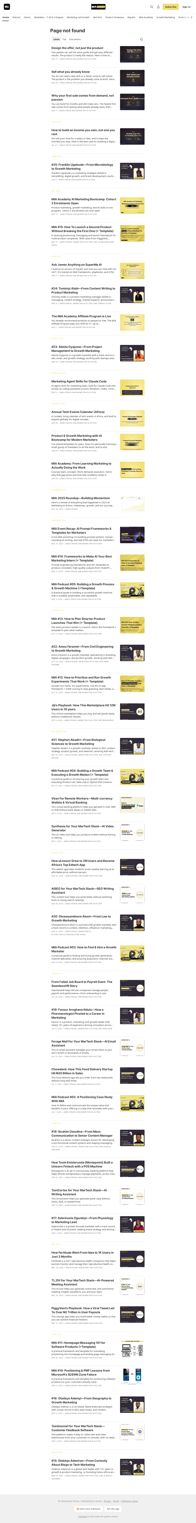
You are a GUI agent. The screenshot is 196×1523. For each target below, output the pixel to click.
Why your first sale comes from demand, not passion (82, 97)
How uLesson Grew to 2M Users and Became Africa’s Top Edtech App (82, 863)
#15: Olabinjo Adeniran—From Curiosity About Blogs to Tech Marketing (79, 1462)
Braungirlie (108, 720)
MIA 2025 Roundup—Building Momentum (80, 498)
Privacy (107, 1501)
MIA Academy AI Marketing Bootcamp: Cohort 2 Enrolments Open (83, 201)
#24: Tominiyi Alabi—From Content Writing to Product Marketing (83, 290)
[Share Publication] (158, 7)
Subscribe (170, 6)
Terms (116, 1501)
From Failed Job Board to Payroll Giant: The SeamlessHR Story (81, 984)
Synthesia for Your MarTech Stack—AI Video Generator (82, 828)
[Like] (53, 87)
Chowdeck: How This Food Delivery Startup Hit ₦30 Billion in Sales (82, 1071)
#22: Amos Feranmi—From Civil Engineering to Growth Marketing (82, 648)
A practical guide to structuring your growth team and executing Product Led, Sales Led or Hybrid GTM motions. (81, 780)
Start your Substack (89, 1508)
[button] (6, 17)
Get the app (113, 1508)
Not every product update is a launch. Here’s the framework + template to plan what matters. (83, 629)
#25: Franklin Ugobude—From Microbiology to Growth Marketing (82, 166)
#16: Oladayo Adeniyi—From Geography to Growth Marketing (81, 1400)
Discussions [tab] (75, 39)
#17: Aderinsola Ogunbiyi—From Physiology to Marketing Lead (82, 1220)
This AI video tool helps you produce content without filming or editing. (83, 836)
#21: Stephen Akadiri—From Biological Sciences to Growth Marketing (78, 742)
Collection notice (129, 1501)
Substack (82, 1516)
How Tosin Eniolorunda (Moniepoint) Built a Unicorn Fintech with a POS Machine (82, 1164)
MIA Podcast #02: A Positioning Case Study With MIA (82, 1099)
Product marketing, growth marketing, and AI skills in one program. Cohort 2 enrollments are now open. (82, 209)
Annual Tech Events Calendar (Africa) (78, 412)
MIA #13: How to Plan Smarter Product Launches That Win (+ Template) (78, 621)
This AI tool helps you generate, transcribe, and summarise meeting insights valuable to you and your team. (82, 1290)
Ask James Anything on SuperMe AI (76, 264)
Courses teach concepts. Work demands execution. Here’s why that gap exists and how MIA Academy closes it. (81, 473)
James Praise (65, 59)
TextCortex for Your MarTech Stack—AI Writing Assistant (79, 1192)
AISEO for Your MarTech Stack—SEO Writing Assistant (82, 890)
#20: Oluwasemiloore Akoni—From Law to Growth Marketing (81, 918)
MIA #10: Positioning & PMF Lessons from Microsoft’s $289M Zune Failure (80, 1372)
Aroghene (107, 1029)
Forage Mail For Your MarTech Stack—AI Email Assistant (83, 1043)
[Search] (152, 7)
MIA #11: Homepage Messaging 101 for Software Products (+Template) (78, 1345)
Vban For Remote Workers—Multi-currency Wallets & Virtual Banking (82, 800)
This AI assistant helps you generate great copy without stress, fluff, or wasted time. (80, 1200)
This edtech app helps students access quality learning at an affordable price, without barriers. (82, 871)
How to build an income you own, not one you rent (83, 132)
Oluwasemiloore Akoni (74, 934)
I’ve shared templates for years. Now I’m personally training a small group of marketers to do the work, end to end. (83, 445)
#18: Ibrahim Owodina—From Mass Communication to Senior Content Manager (82, 1133)
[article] (98, 55)
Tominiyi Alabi (104, 303)
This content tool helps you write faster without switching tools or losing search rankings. (81, 898)
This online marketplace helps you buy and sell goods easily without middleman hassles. (83, 715)
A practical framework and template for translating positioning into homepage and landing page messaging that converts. (83, 1352)
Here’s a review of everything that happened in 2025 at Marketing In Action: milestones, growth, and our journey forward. (81, 504)
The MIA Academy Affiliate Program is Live (81, 316)
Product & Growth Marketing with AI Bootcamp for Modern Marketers (76, 438)
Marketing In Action (86, 59)
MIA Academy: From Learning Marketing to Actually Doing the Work (81, 465)
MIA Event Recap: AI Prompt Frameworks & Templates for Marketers (81, 530)
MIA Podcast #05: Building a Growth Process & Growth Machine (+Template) (82, 586)
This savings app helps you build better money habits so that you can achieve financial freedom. (83, 1318)
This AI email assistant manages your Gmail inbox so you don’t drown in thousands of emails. (81, 1051)
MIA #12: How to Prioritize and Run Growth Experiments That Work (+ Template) (81, 679)
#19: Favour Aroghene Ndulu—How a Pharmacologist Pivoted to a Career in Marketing (77, 1013)
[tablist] (67, 39)
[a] (132, 590)
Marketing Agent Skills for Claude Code (79, 381)
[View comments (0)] (75, 63)
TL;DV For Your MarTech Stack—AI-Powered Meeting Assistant (82, 1282)
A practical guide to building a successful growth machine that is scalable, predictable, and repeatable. (81, 594)
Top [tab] (64, 39)
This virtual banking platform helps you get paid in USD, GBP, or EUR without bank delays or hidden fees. (83, 808)
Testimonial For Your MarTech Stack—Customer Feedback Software (78, 1428)
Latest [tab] (56, 39)
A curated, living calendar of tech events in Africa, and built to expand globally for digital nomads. (83, 418)
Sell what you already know (70, 72)
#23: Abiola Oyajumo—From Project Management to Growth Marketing (76, 349)
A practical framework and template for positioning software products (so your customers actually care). (83, 1380)
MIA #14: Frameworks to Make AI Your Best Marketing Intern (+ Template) (81, 558)
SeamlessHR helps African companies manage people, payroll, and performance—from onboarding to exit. (79, 992)
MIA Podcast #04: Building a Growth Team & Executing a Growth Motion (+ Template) (82, 772)
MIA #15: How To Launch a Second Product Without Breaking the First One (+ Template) (82, 229)
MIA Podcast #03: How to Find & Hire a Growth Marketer (83, 949)
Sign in (186, 6)
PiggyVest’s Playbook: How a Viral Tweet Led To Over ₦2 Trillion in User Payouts (82, 1310)
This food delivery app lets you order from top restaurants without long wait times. (82, 1079)
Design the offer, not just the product (77, 48)
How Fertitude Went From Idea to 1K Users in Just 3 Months (82, 1254)
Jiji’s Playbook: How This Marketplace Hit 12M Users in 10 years (83, 707)
